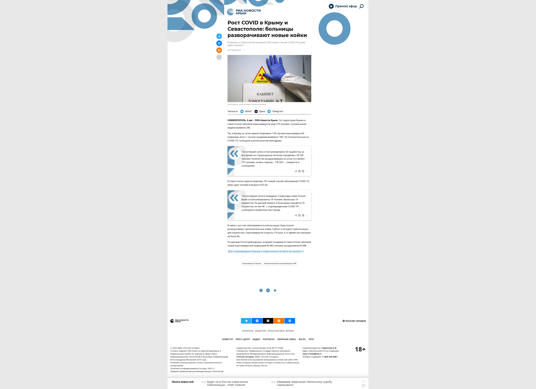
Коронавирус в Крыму (251, 263)
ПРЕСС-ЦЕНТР (243, 339)
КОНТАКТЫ (269, 339)
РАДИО (256, 339)
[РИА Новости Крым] (243, 12)
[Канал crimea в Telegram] (246, 321)
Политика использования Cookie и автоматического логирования (196, 364)
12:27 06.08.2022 (234, 50)
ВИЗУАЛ (290, 331)
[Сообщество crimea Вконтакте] (257, 321)
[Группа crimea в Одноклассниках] (279, 321)
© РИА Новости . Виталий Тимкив (239, 104)
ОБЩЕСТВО (260, 331)
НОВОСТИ (227, 339)
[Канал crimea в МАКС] (289, 321)
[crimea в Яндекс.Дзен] (268, 321)
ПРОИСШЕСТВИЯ (276, 331)
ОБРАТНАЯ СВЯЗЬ (286, 339)
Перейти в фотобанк (259, 104)
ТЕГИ (311, 339)
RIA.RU (302, 339)
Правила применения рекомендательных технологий (196, 371)
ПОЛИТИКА (247, 331)
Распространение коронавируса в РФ (280, 263)
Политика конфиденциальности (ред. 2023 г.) (192, 368)
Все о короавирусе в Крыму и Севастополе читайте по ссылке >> (266, 251)
